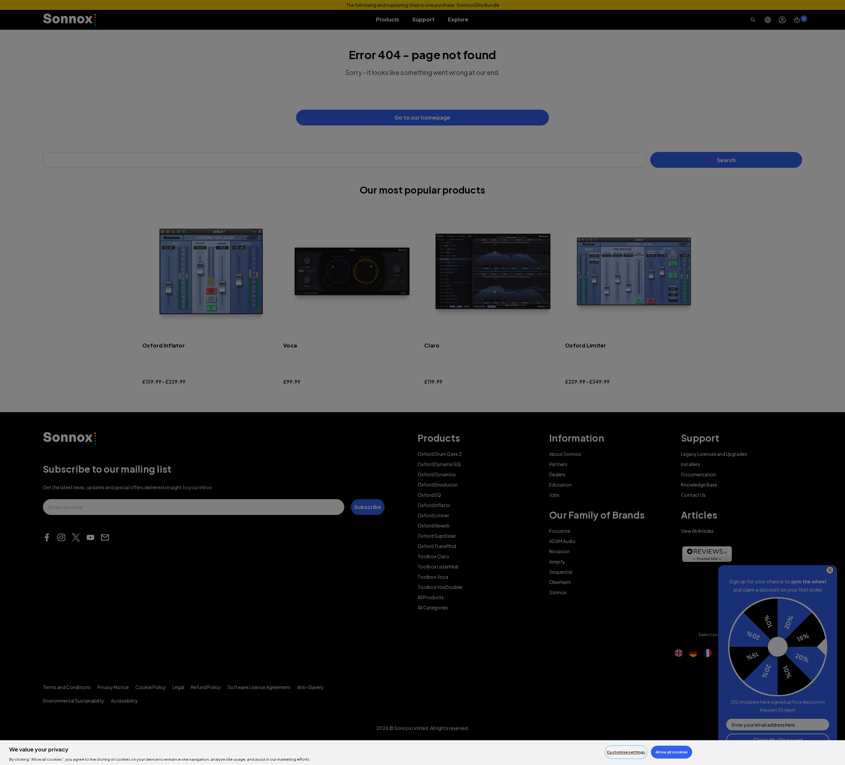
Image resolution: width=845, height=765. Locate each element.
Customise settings (626, 751)
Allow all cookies (672, 751)
